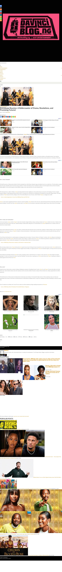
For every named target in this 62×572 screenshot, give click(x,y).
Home (1, 66)
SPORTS (1, 76)
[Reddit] (4, 117)
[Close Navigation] (0, 86)
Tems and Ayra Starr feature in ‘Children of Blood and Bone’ (38, 555)
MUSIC (1, 72)
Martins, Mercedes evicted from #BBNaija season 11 (52, 366)
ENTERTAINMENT (3, 68)
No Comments (2, 347)
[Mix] (11, 117)
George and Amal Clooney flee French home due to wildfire (52, 372)
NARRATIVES (2, 69)
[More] (15, 117)
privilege (26, 203)
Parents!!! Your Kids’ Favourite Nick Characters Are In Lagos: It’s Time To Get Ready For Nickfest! (34, 488)
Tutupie (5, 194)
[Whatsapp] (13, 117)
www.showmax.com (7, 291)
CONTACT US (2, 78)
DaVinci (8, 112)
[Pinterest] (8, 117)
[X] (2, 117)
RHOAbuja (5, 346)
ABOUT (1, 79)
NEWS (1, 75)
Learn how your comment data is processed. (21, 416)
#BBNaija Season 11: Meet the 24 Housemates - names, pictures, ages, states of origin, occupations (17, 534)
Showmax (45, 284)
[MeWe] (10, 117)
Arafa (16, 191)
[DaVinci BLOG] (31, 61)
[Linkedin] (6, 117)
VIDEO (1, 71)
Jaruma (25, 134)
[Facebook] (1, 117)
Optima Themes (8, 558)
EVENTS (1, 73)
